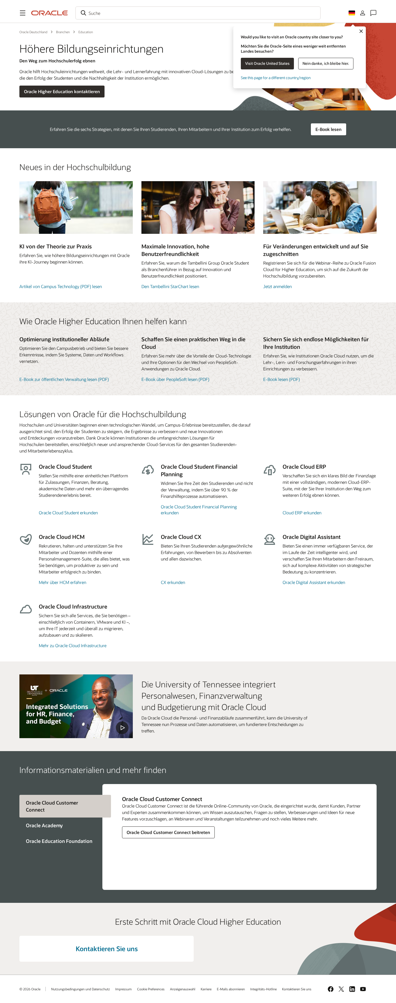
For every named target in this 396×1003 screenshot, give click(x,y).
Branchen (63, 32)
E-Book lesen (328, 129)
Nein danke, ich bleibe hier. (326, 63)
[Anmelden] (362, 13)
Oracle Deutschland (33, 32)
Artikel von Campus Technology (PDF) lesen (60, 286)
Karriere (206, 989)
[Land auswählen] (352, 13)
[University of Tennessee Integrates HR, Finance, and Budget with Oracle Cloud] (76, 706)
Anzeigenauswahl (182, 989)
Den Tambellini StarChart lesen (170, 286)
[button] (22, 13)
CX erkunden (173, 582)
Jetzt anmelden (277, 286)
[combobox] (198, 12)
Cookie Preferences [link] (151, 989)
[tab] (60, 825)
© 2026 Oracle (29, 989)
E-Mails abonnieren (231, 989)
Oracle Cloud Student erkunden (68, 512)
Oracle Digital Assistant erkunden (314, 582)
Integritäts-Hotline (263, 989)
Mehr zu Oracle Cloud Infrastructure (72, 645)
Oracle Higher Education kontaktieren (62, 91)
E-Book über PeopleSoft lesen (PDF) (175, 379)
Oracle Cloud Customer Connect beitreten (168, 832)
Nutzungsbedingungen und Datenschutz (80, 989)
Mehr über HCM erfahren (62, 582)
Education (85, 32)
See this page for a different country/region (276, 77)
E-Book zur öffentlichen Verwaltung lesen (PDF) (64, 379)
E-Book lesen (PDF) (281, 379)
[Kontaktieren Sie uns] (373, 13)
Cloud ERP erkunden (302, 512)
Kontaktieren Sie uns (107, 948)
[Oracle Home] (49, 12)
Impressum (123, 989)
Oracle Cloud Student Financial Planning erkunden (199, 509)
